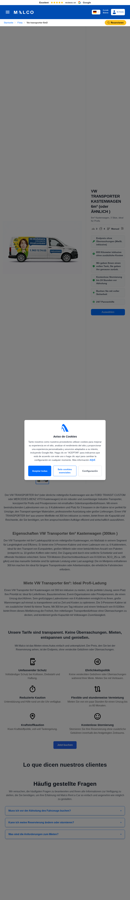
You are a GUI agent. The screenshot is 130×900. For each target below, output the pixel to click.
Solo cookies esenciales (65, 471)
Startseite (8, 22)
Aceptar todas (39, 471)
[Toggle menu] (7, 12)
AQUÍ (92, 460)
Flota (20, 22)
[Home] (25, 12)
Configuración (90, 471)
